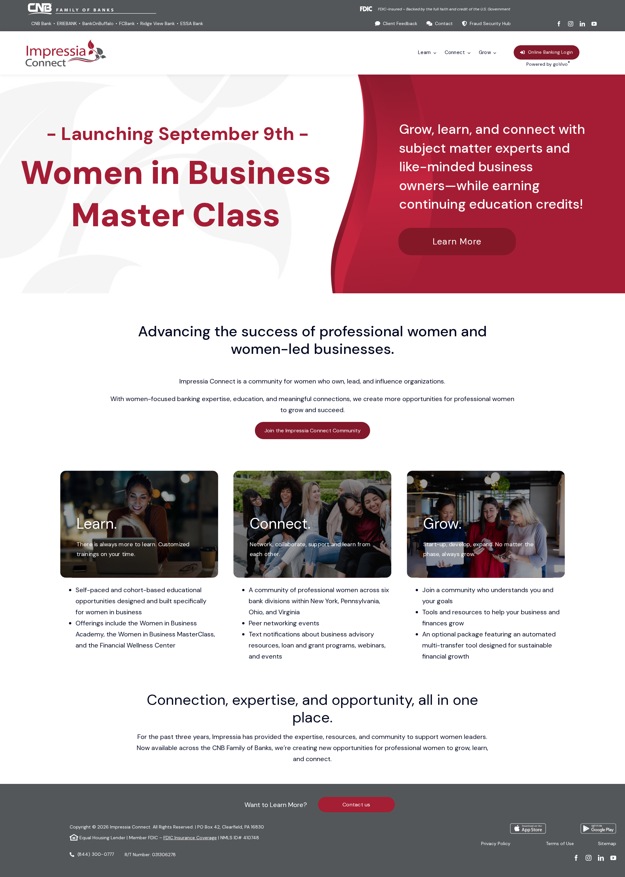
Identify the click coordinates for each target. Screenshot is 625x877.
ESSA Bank (191, 23)
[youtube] (594, 23)
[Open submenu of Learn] (434, 53)
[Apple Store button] (528, 826)
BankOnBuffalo (98, 23)
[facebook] (559, 23)
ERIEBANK (67, 23)
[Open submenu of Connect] (468, 53)
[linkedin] (582, 23)
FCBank (127, 23)
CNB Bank (41, 23)
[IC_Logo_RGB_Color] (65, 42)
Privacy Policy (495, 843)
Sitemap (607, 843)
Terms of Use (560, 843)
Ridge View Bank (157, 23)
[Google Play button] (598, 826)
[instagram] (570, 23)
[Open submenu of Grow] (494, 53)
